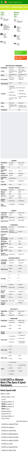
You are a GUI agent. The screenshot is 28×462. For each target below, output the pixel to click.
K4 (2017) (2, 13)
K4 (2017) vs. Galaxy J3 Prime (9, 424)
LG (1, 12)
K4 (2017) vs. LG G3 (7, 443)
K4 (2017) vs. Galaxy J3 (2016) (9, 440)
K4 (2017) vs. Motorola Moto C (9, 434)
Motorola (16, 12)
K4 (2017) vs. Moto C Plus (8, 450)
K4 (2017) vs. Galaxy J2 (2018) (9, 437)
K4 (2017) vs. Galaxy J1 (8, 427)
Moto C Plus (16, 15)
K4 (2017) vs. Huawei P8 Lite (9, 447)
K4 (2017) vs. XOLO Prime (8, 430)
